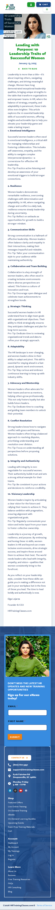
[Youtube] (21, 791)
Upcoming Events (16, 822)
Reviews (12, 875)
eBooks (11, 814)
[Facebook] (26, 791)
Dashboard (13, 842)
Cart (10, 830)
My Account (13, 846)
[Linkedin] (10, 791)
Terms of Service (44, 905)
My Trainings (13, 850)
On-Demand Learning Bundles (22, 818)
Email (12, 706)
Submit (15, 736)
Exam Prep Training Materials (21, 826)
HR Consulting (14, 887)
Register (12, 859)
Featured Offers (15, 802)
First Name (16, 721)
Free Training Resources (19, 879)
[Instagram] (15, 791)
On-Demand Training (17, 810)
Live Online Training (17, 806)
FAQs (10, 883)
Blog (10, 891)
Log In (11, 855)
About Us (12, 871)
